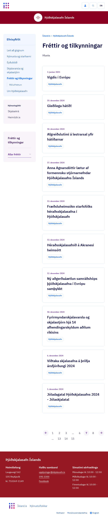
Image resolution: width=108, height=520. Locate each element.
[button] (85, 5)
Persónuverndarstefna (77, 513)
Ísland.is (22, 506)
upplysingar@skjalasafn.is (52, 472)
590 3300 (44, 476)
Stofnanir (60, 513)
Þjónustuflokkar (38, 506)
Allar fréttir (14, 154)
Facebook (44, 481)
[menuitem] (20, 50)
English (96, 513)
